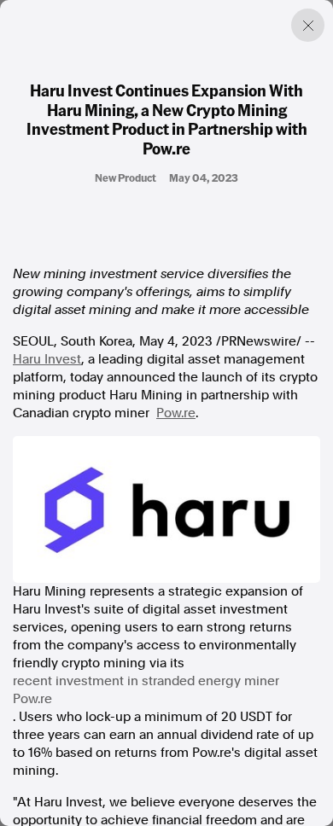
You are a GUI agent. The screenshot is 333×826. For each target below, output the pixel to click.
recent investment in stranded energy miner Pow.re (146, 690)
